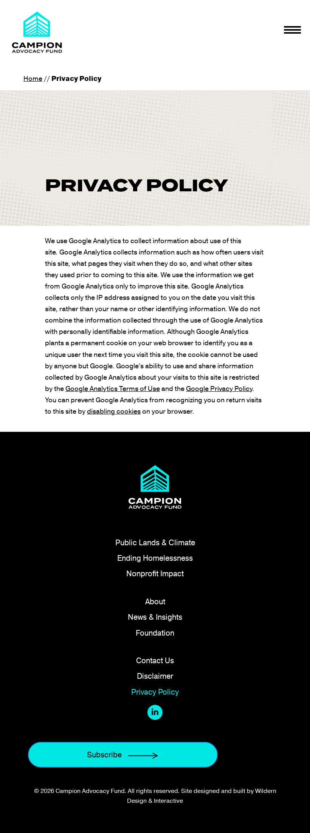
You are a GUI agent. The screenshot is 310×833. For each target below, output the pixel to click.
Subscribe (104, 754)
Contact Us (155, 660)
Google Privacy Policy (219, 388)
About (155, 601)
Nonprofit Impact (155, 573)
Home (32, 78)
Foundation (155, 632)
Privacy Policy (155, 691)
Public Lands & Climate (155, 542)
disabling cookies (114, 411)
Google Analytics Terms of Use (112, 388)
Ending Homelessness (155, 557)
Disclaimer (155, 675)
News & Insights (155, 616)
